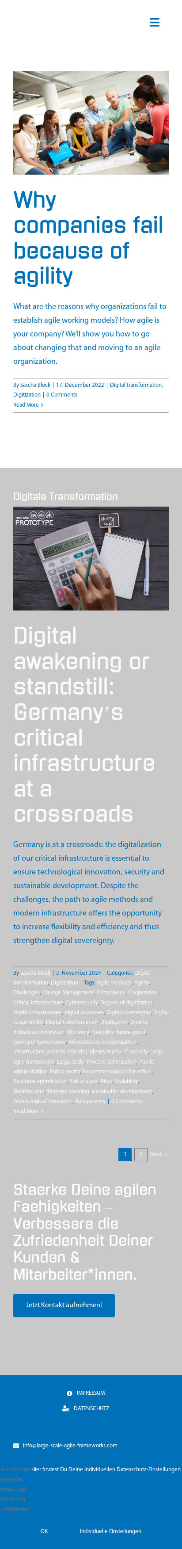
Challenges (26, 993)
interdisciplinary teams (94, 1052)
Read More (26, 405)
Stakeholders (28, 1092)
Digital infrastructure (37, 1012)
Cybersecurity (81, 1003)
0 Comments (61, 395)
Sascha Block (35, 385)
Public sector (65, 1072)
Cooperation (143, 993)
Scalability (126, 1081)
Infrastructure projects (39, 1052)
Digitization (27, 395)
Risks (106, 1081)
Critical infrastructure (38, 1003)
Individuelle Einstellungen (110, 1531)
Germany (23, 1042)
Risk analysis (83, 1081)
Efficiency (77, 1032)
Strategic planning (67, 1092)
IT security (136, 1052)
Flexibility (102, 1032)
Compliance (111, 993)
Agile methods (114, 983)
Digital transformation (136, 385)
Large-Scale (70, 1062)
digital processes (84, 1012)
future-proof (130, 1032)
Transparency (90, 1101)
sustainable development (122, 1092)
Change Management (68, 993)
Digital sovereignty (128, 1012)
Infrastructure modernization (102, 1042)
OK (44, 1531)
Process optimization (111, 1062)
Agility (141, 983)
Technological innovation (42, 1101)
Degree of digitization (126, 1003)
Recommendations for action (117, 1072)
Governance (51, 1042)
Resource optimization (40, 1081)
